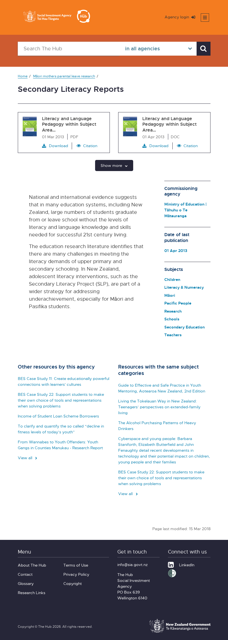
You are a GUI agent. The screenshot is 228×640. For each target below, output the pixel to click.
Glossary (26, 583)
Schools (171, 319)
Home (23, 76)
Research (173, 311)
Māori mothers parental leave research (64, 76)
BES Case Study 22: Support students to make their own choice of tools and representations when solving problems (61, 400)
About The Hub (32, 565)
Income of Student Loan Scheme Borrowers (58, 416)
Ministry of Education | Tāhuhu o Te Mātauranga (185, 210)
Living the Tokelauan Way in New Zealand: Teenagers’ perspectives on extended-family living (159, 407)
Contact (25, 574)
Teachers (173, 334)
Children (172, 279)
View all (25, 457)
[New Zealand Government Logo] (179, 632)
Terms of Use (75, 565)
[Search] (203, 49)
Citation (90, 145)
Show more (111, 165)
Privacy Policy (76, 574)
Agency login (177, 16)
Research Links (31, 592)
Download (58, 145)
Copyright (72, 583)
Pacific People (177, 303)
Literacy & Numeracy (184, 287)
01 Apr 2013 (175, 250)
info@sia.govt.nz (132, 564)
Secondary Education (184, 327)
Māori (169, 295)
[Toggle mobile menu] (205, 17)
